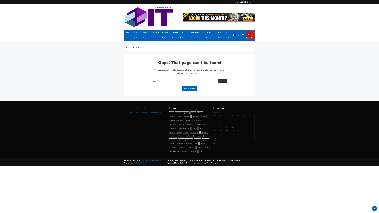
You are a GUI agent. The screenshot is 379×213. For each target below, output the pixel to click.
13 (233, 127)
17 (215, 131)
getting (172, 132)
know (181, 136)
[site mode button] (234, 35)
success (181, 147)
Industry (204, 132)
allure (171, 113)
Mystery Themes (141, 163)
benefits (172, 116)
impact (186, 132)
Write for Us (228, 35)
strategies (173, 147)
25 (221, 135)
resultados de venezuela (184, 143)
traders (200, 147)
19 (227, 131)
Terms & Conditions (209, 35)
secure (203, 143)
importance (194, 132)
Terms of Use (219, 35)
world (201, 151)
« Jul (214, 143)
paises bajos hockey (185, 140)
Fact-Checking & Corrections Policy (178, 35)
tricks (207, 147)
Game (201, 128)
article (193, 113)
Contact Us (146, 35)
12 (227, 127)
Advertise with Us (136, 35)
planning (197, 140)
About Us (128, 35)
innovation (173, 136)
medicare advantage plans (194, 136)
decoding (173, 124)
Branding (187, 116)
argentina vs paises (182, 113)
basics (200, 113)
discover (181, 124)
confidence (197, 120)
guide (179, 132)
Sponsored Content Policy (196, 35)
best (179, 116)
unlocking (185, 151)
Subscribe (249, 38)
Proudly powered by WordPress (150, 160)
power (172, 143)
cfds (204, 116)
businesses (196, 116)
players (205, 140)
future (194, 128)
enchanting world (202, 124)
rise (196, 143)
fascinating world (184, 128)
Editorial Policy (165, 35)
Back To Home (189, 88)
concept (188, 120)
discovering (190, 124)
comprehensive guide (176, 120)
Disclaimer (155, 32)
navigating (173, 140)
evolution (173, 128)
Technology (191, 147)
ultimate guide (174, 151)
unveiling (193, 151)
